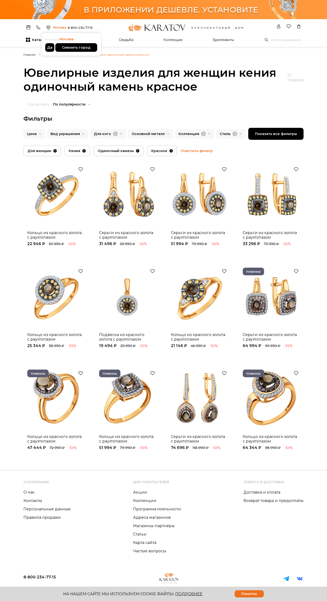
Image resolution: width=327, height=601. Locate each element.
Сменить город (76, 47)
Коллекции (173, 40)
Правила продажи (42, 517)
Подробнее (189, 594)
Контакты (32, 500)
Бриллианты (223, 40)
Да (49, 47)
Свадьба (126, 40)
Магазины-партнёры (154, 526)
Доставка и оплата (261, 492)
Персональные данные (47, 509)
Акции (140, 492)
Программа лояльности (157, 509)
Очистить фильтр (197, 151)
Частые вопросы (149, 551)
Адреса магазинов (152, 517)
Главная (29, 54)
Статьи (140, 534)
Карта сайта (144, 542)
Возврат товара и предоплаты (273, 500)
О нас (29, 492)
